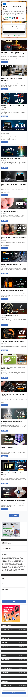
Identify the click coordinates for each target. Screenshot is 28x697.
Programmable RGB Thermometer (11, 158)
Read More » (4, 61)
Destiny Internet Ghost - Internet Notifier (13, 500)
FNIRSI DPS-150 (5, 133)
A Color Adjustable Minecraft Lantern (12, 290)
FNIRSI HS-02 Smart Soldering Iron (11, 264)
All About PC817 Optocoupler (9, 211)
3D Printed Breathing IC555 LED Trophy (12, 341)
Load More (14, 515)
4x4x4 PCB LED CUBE (7, 447)
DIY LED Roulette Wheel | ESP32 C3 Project (13, 53)
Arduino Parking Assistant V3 (9, 316)
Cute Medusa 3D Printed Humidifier (11, 421)
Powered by (10, 35)
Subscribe (14, 32)
